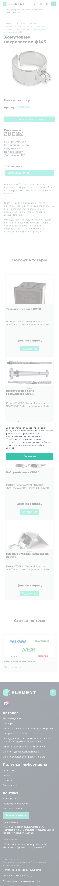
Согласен (29, 456)
